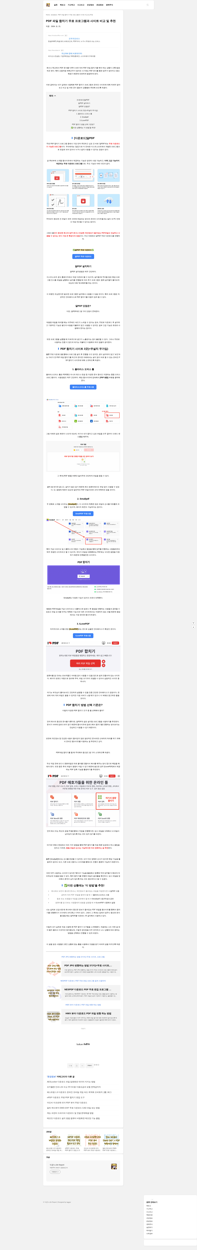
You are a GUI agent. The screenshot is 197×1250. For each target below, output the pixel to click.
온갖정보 (99, 5)
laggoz (69, 1202)
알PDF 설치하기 (84, 103)
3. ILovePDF (84, 120)
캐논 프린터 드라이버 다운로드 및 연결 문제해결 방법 (70, 1113)
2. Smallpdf (84, 117)
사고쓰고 (80, 5)
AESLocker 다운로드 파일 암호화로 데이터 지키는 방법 (71, 1082)
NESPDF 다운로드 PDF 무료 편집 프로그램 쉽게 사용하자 (83, 981)
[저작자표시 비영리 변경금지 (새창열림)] (96, 1065)
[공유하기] (76, 1065)
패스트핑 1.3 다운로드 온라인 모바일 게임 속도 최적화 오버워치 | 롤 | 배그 (79, 1092)
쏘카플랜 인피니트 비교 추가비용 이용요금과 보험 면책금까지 (74, 1087)
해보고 (62, 5)
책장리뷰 (149, 1215)
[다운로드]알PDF (83, 100)
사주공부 (149, 1233)
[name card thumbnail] (114, 1166)
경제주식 (109, 5)
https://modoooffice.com (56, 35)
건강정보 (90, 5)
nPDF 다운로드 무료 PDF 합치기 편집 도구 (66, 1097)
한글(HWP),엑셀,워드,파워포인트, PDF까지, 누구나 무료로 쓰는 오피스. (74, 41)
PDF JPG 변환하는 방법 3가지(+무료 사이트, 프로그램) (83, 957)
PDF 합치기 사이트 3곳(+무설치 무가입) (83, 110)
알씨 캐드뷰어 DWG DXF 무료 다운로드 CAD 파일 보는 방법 (73, 1108)
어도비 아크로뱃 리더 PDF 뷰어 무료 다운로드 (67, 1103)
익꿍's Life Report (57, 1165)
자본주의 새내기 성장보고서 (59, 1167)
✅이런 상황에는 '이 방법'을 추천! (83, 128)
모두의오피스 (74, 39)
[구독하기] (193, 627)
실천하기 (149, 1227)
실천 (55, 5)
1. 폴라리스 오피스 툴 (84, 114)
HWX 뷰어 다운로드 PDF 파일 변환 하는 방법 (83, 1005)
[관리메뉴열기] (193, 623)
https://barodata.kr (54, 50)
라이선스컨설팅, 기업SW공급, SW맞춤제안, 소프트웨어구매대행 (71, 56)
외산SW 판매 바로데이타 (71, 53)
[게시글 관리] (82, 1065)
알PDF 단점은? (84, 106)
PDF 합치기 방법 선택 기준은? (83, 124)
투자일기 (149, 1230)
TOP (152, 1200)
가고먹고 (71, 5)
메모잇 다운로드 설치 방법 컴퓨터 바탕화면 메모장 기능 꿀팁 (73, 1118)
